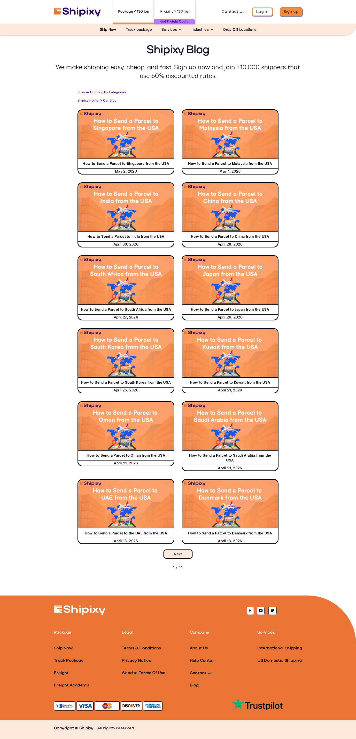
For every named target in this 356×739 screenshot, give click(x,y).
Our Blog (109, 100)
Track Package (69, 661)
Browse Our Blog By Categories (101, 92)
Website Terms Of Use (144, 673)
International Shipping (279, 648)
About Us (199, 648)
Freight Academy (71, 685)
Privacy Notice (137, 661)
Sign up (291, 12)
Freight (61, 673)
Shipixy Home (88, 100)
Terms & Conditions (141, 648)
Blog (194, 685)
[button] (172, 29)
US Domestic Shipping (279, 661)
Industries (200, 29)
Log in (262, 12)
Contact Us (233, 12)
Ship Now (63, 648)
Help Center (202, 661)
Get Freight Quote (174, 21)
